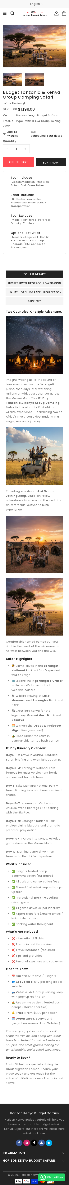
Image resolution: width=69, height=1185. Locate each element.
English (35, 4)
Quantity (9, 141)
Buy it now (51, 162)
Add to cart (18, 162)
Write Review (13, 103)
